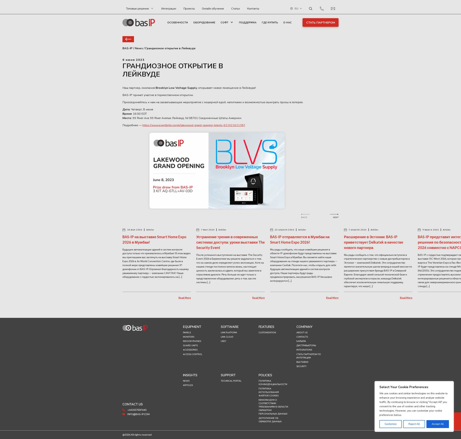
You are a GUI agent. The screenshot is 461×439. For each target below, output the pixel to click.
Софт (224, 22)
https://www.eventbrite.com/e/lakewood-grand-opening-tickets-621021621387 (193, 125)
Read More (184, 297)
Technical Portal (231, 380)
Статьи (235, 8)
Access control (192, 354)
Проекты (189, 8)
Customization (267, 332)
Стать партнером (320, 23)
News (186, 380)
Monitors (188, 336)
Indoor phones (192, 341)
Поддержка (247, 22)
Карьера (301, 341)
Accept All (438, 424)
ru (296, 8)
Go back (128, 39)
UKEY (223, 341)
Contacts (302, 336)
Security (301, 366)
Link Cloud (227, 336)
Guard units (190, 345)
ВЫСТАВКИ (302, 362)
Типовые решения (137, 8)
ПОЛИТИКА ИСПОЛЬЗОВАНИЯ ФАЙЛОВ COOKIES (269, 392)
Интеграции (168, 8)
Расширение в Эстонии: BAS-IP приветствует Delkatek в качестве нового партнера (373, 242)
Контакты (253, 8)
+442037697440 (136, 410)
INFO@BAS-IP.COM (138, 414)
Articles (188, 385)
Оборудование (204, 22)
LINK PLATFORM (229, 332)
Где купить (270, 22)
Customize (391, 424)
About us (302, 332)
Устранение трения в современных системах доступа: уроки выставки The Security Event (230, 242)
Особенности (177, 22)
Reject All (414, 424)
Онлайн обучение (213, 8)
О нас (287, 22)
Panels (187, 332)
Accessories (190, 349)
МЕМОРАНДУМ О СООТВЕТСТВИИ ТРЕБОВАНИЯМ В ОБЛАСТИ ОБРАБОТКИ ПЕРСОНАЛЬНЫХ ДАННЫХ (273, 407)
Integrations (304, 349)
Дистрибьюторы (306, 345)
